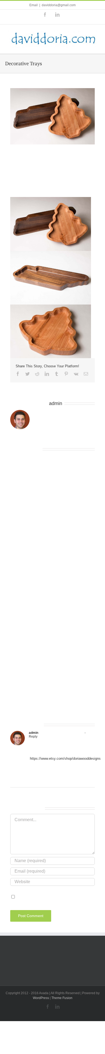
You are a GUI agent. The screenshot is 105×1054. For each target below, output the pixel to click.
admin (55, 403)
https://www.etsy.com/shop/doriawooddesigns (65, 758)
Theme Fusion (61, 998)
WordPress (41, 998)
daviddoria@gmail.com (59, 5)
